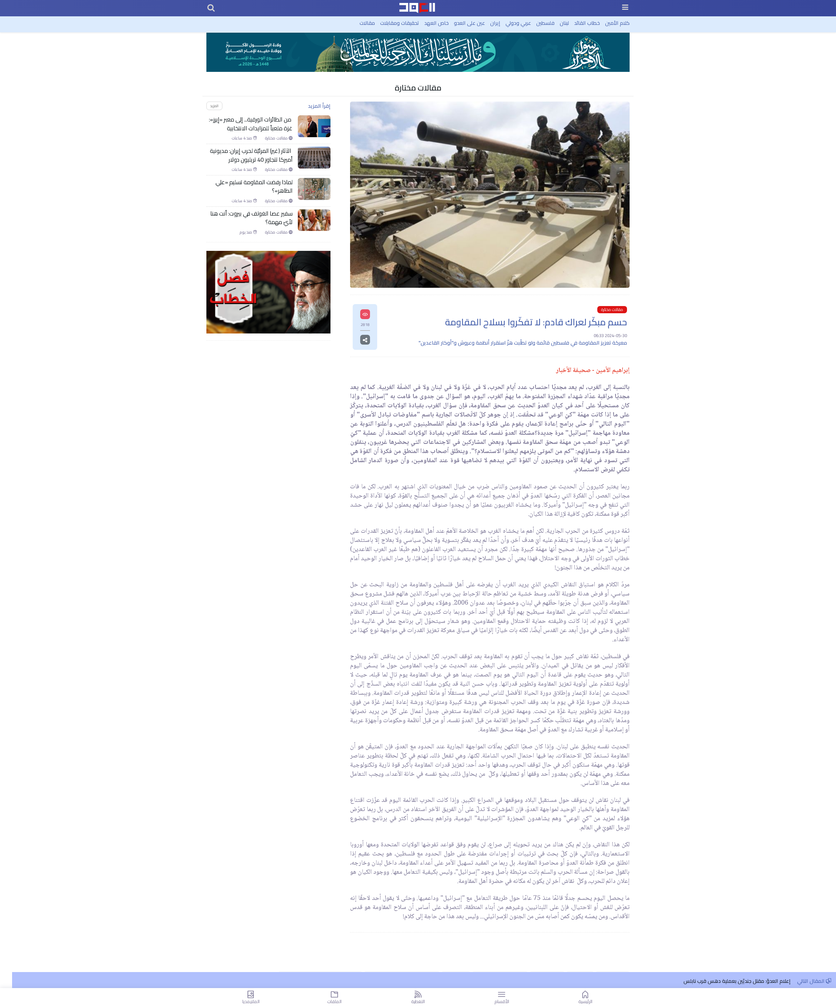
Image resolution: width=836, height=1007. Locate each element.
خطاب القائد (587, 23)
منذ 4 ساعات (242, 138)
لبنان (564, 23)
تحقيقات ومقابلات (399, 23)
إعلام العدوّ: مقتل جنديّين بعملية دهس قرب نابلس (737, 981)
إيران (495, 23)
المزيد (214, 105)
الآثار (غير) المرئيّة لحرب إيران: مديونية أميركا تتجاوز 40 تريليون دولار (251, 155)
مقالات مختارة (418, 87)
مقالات (367, 23)
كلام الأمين (617, 23)
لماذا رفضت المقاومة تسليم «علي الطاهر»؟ (254, 186)
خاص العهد (436, 23)
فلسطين (545, 23)
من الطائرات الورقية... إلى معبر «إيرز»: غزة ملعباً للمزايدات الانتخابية (251, 124)
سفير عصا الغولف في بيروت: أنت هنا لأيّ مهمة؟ (251, 218)
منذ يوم (246, 232)
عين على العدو (469, 23)
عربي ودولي (518, 23)
